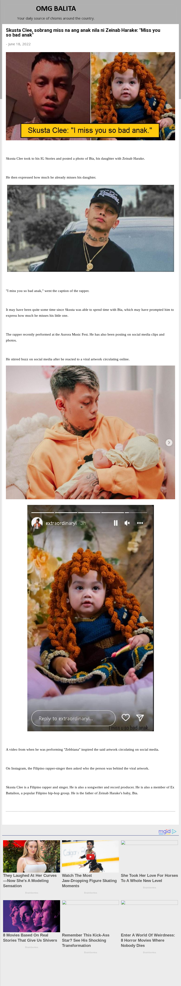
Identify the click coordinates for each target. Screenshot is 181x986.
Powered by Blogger (93, 967)
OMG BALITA (56, 9)
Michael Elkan (101, 977)
